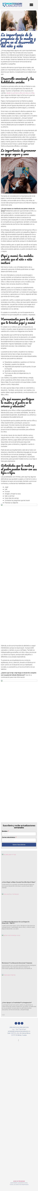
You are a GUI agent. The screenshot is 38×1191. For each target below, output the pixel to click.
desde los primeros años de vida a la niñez (20, 93)
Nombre (5, 831)
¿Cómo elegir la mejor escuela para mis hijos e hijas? (18, 882)
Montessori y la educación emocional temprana (17, 963)
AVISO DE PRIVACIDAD (19, 1181)
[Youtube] (22, 1023)
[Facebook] (16, 1023)
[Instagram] (19, 1023)
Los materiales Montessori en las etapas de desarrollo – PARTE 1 (15, 922)
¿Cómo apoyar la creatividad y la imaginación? (17, 1003)
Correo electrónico (8, 837)
